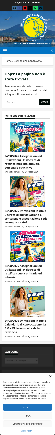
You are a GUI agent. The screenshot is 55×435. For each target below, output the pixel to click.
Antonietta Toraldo (12, 172)
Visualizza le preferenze (27, 423)
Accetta (27, 407)
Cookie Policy (26, 431)
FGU (34, 40)
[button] (50, 376)
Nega (27, 415)
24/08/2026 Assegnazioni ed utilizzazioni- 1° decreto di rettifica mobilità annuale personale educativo (23, 161)
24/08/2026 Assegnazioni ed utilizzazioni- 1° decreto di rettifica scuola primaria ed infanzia (23, 271)
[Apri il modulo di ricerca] (52, 51)
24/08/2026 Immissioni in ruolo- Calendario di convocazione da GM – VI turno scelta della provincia (26, 326)
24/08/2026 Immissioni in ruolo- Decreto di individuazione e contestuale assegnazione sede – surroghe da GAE (27, 216)
